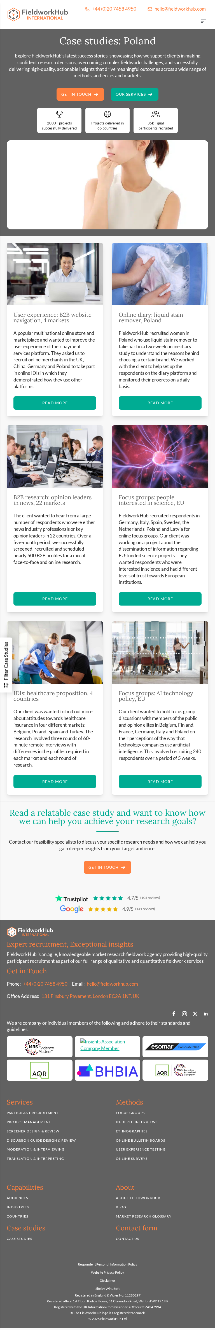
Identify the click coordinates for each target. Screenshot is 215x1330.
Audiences (17, 1198)
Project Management (29, 1122)
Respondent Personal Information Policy (107, 1264)
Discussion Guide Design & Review (41, 1140)
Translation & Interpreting (35, 1158)
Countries (17, 1216)
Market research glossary (144, 1216)
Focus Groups (130, 1113)
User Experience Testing (141, 1149)
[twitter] (195, 1013)
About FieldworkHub (138, 1198)
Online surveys (132, 1158)
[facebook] (173, 1013)
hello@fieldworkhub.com (112, 983)
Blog (121, 1207)
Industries (18, 1207)
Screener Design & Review (33, 1131)
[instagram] (184, 1013)
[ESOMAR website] (175, 1046)
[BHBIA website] (108, 1070)
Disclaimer (107, 1280)
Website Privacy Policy (107, 1272)
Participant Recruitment (33, 1113)
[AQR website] (40, 1070)
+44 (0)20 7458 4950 (45, 983)
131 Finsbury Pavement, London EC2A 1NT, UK (90, 996)
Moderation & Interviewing (36, 1149)
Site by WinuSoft (107, 1288)
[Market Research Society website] (40, 1046)
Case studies (19, 1239)
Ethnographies (132, 1131)
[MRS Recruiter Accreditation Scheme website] (175, 1070)
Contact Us (127, 1239)
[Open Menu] (203, 21)
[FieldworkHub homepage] (38, 14)
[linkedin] (205, 1013)
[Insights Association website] (108, 1046)
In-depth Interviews (137, 1122)
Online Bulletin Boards (140, 1140)
